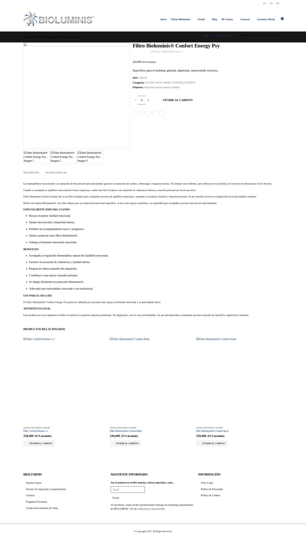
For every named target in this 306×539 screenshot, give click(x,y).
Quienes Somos (33, 482)
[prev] (274, 45)
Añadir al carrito (177, 100)
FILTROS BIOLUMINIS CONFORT (164, 82)
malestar (175, 87)
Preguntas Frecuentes (36, 501)
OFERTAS (190, 82)
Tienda (201, 19)
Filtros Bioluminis (180, 19)
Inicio (163, 19)
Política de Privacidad (212, 489)
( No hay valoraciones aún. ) (166, 51)
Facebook (135, 113)
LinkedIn (148, 113)
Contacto (245, 19)
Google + (155, 113)
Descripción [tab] (31, 172)
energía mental (162, 87)
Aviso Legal (207, 482)
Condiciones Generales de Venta (42, 508)
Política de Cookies (210, 495)
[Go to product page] (66, 380)
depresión (149, 87)
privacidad (159, 508)
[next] (279, 45)
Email (162, 113)
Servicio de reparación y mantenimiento (46, 489)
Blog (214, 19)
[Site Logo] (58, 19)
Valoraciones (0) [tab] (56, 172)
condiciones (143, 508)
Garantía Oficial (266, 19)
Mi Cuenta (227, 19)
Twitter (142, 113)
